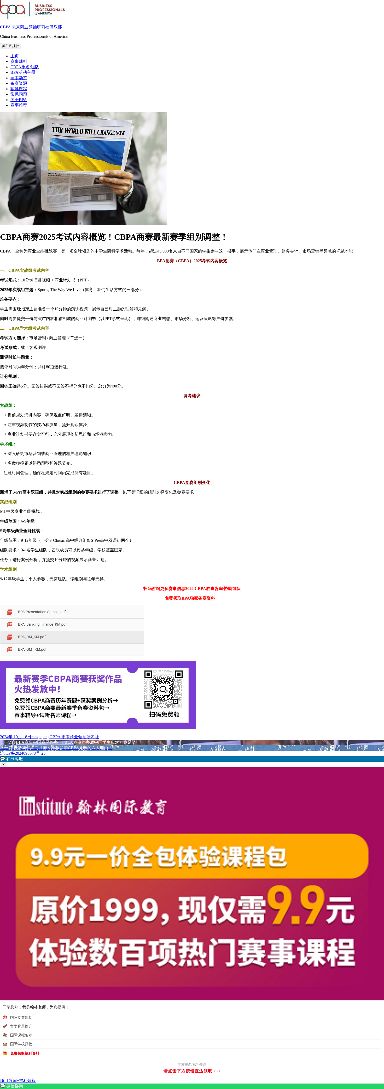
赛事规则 (18, 61)
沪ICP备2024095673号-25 (22, 753)
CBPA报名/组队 (24, 67)
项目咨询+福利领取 (18, 1080)
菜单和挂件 (10, 46)
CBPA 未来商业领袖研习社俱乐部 (31, 27)
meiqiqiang (40, 737)
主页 (14, 56)
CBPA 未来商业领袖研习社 (74, 737)
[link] (192, 1086)
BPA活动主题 (22, 72)
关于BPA (18, 99)
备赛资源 (18, 83)
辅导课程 (18, 89)
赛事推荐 (18, 105)
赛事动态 (18, 78)
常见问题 (18, 94)
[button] (192, 759)
